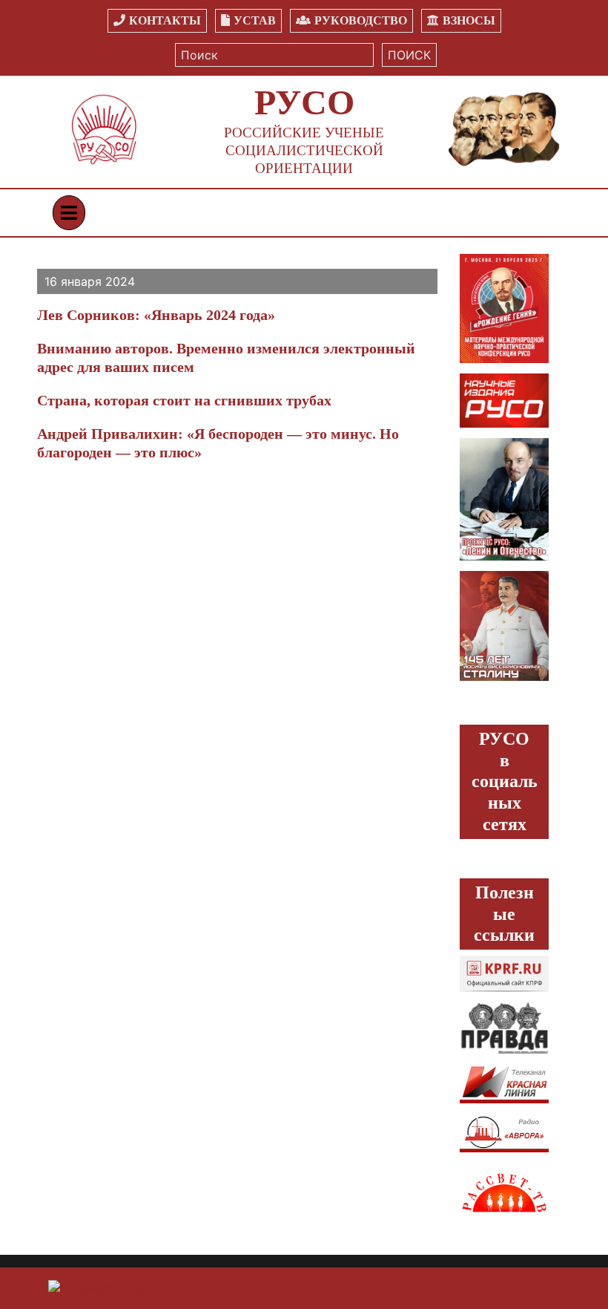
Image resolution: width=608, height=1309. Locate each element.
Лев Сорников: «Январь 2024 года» (156, 315)
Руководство (360, 20)
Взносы (469, 20)
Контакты (165, 20)
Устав (255, 20)
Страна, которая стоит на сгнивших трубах (184, 400)
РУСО (304, 102)
